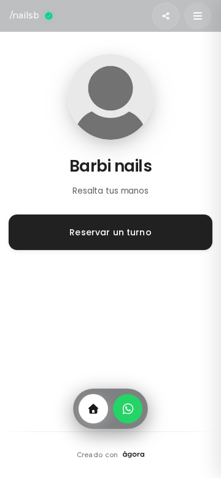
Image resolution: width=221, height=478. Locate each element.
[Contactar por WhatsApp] (127, 408)
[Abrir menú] (197, 15)
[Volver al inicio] (93, 408)
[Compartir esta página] (165, 15)
